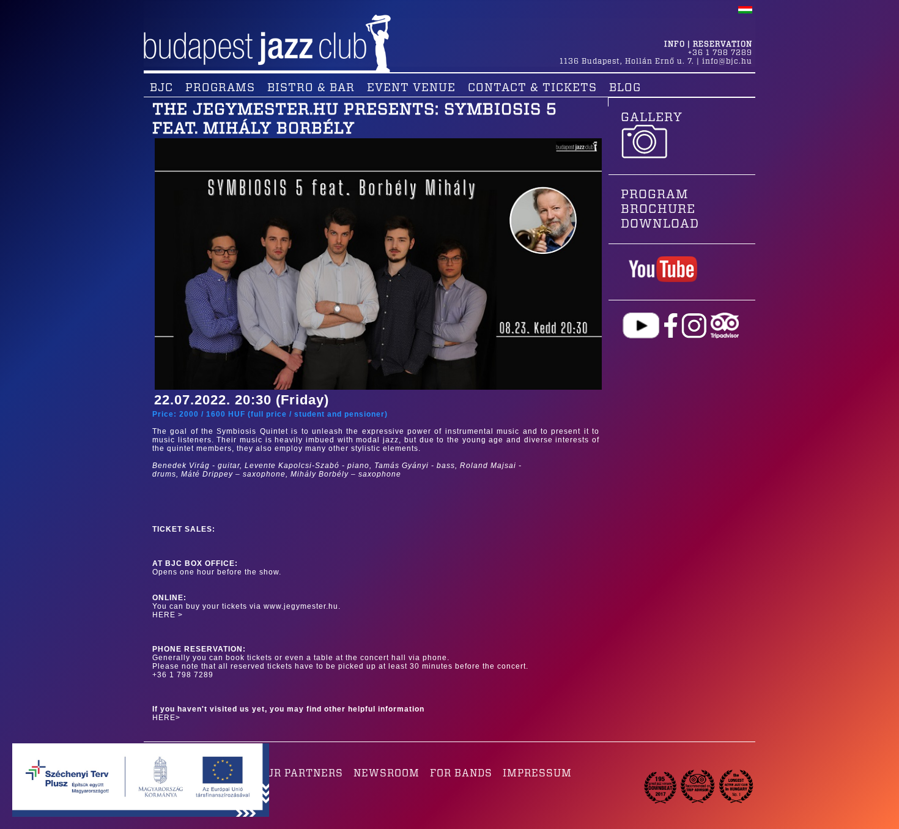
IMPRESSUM (537, 773)
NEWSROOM (386, 773)
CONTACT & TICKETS (532, 88)
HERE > (167, 615)
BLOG (625, 88)
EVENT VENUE (411, 88)
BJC (161, 88)
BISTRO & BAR (311, 88)
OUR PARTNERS (301, 773)
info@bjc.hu (727, 61)
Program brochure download (660, 209)
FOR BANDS (461, 773)
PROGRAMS (220, 88)
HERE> (166, 717)
